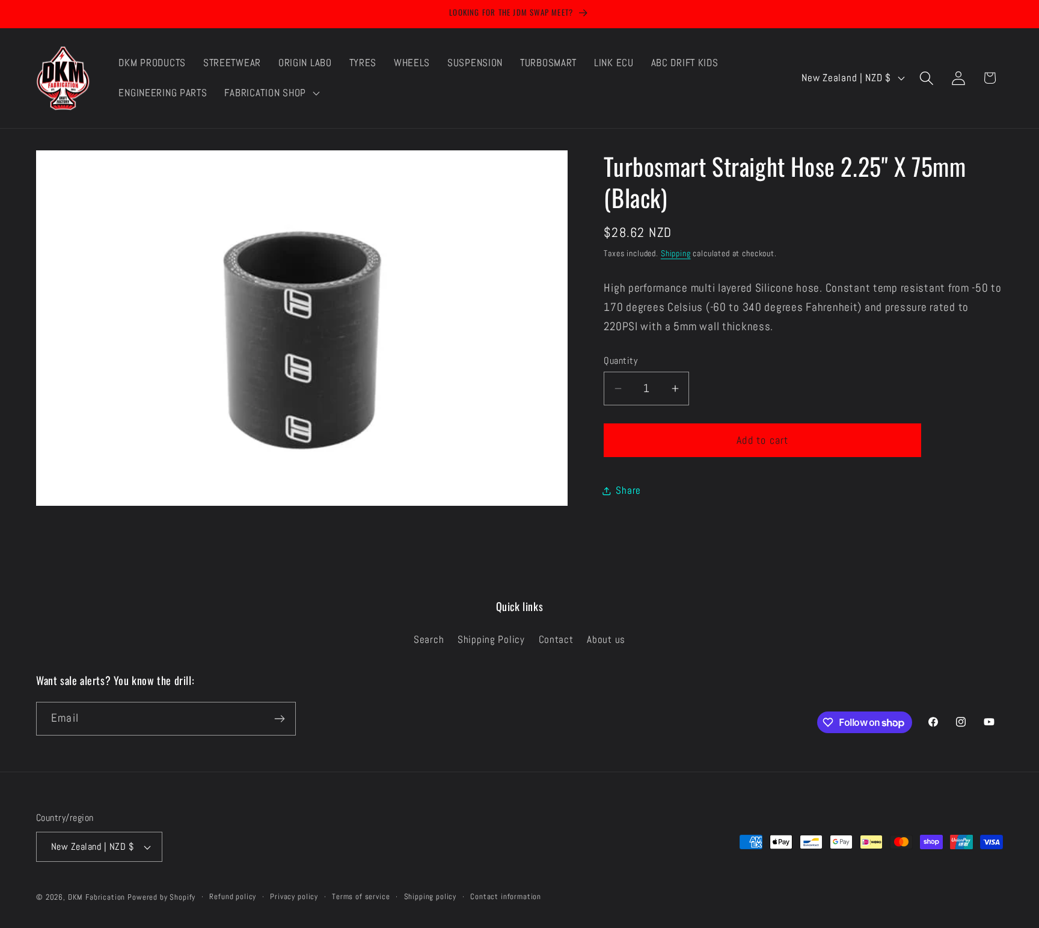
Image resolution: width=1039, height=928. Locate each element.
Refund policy (232, 896)
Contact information (505, 896)
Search (429, 639)
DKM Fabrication (97, 897)
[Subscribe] (279, 719)
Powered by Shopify (161, 897)
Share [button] (628, 490)
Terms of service (361, 896)
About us (606, 639)
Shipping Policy (491, 639)
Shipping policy (430, 896)
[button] (270, 93)
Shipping (676, 253)
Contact (556, 639)
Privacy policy (294, 896)
